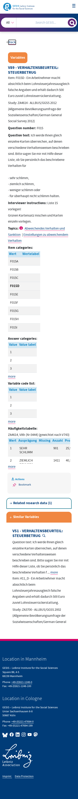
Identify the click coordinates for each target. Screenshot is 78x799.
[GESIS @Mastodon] (35, 734)
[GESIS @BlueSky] (5, 734)
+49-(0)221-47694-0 (22, 721)
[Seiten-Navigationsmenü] (74, 6)
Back (12, 42)
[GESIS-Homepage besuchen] (19, 6)
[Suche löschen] (64, 22)
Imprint (7, 776)
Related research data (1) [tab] (32, 503)
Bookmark (25, 485)
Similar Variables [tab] (26, 517)
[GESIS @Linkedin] (18, 734)
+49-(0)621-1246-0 (21, 682)
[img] (21, 228)
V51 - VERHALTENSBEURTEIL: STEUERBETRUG (37, 533)
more (11, 376)
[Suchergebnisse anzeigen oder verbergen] (72, 23)
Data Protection (24, 776)
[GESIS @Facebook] (12, 734)
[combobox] (39, 23)
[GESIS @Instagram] (24, 734)
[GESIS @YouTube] (30, 734)
